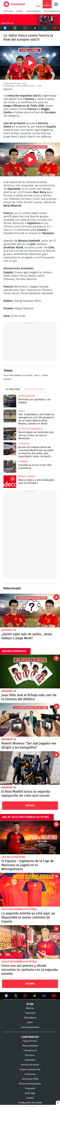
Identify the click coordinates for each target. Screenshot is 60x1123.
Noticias (8, 11)
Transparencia (30, 1050)
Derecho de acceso (30, 1065)
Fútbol (44, 376)
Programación (52, 11)
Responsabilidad (30, 1046)
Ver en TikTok (35, 996)
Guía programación (30, 1027)
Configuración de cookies (30, 1103)
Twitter (15, 28)
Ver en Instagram (25, 995)
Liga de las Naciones (13, 857)
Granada (23, 461)
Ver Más (30, 805)
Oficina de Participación (30, 1084)
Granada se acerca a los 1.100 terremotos (9, 466)
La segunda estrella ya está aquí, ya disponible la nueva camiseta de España (30, 890)
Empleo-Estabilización (30, 1069)
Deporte (7, 379)
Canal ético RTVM (30, 1079)
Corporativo (30, 1037)
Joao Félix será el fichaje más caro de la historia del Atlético (30, 671)
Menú (56, 4)
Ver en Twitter (16, 996)
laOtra (30, 1022)
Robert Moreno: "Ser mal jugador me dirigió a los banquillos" (30, 720)
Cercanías (23, 444)
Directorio (30, 1055)
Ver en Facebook (6, 996)
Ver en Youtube (54, 995)
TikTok (34, 28)
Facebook (5, 28)
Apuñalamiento (26, 396)
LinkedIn (45, 28)
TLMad (19, 11)
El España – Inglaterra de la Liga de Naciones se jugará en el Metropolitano (30, 837)
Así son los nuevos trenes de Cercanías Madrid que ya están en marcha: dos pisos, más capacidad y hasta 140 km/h (9, 448)
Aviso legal (30, 1093)
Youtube (55, 28)
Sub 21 (37, 376)
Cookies (30, 1098)
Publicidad (30, 1060)
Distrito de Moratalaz (30, 429)
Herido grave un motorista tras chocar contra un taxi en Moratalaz (9, 433)
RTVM (30, 1004)
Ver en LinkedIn (44, 995)
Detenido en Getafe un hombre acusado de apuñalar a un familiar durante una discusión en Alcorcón (9, 401)
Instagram (25, 28)
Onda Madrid (33, 11)
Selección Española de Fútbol (18, 376)
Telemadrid (30, 1013)
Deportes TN (8, 630)
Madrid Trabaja (26, 476)
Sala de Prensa (30, 1041)
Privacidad (30, 1088)
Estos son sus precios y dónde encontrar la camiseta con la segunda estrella (30, 942)
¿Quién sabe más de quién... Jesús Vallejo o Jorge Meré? (30, 610)
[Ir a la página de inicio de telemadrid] (14, 4)
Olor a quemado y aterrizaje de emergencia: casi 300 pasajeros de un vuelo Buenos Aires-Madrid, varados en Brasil (9, 416)
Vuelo (21, 411)
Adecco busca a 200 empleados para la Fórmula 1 (9, 481)
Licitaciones (30, 1074)
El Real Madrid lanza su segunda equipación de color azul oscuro (30, 768)
